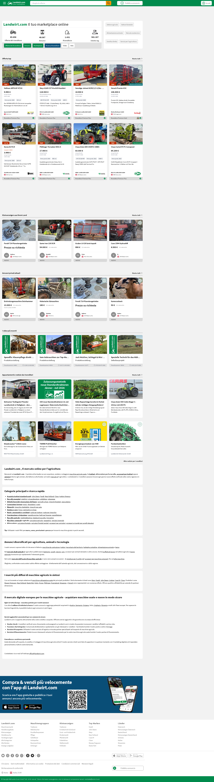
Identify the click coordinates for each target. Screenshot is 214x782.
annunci (27, 45)
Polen (120, 746)
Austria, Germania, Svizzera (79, 605)
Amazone (63, 583)
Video (65, 45)
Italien (120, 740)
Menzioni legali (87, 763)
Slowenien (121, 743)
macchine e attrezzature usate (42, 580)
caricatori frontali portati (40, 523)
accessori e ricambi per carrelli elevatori (80, 523)
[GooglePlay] (32, 707)
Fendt (42, 496)
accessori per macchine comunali (96, 559)
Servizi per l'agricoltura (128, 41)
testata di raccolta (39, 518)
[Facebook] (12, 755)
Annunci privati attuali (11, 273)
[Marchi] (32, 755)
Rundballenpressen (37, 732)
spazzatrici (47, 520)
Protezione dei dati (52, 763)
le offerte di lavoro (109, 552)
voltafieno (43, 499)
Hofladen (63, 746)
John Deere (35, 496)
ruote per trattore (36, 512)
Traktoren (34, 727)
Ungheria (97, 605)
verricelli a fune (43, 502)
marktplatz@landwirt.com (92, 779)
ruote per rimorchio (49, 512)
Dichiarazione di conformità (12, 768)
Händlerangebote (7, 729)
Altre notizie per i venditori (133, 461)
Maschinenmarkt (7, 727)
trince (20, 510)
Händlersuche (6, 735)
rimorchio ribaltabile (22, 507)
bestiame (46, 552)
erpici (25, 504)
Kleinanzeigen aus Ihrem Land (14, 215)
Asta (71, 45)
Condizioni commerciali (71, 763)
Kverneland (55, 583)
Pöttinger (47, 583)
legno (117, 547)
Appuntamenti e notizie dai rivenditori (17, 374)
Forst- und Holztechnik (67, 732)
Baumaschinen (36, 743)
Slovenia (104, 605)
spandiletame (57, 515)
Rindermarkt (64, 735)
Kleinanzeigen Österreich (126, 729)
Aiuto (6, 772)
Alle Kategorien (6, 740)
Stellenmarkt (64, 743)
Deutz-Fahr (92, 746)
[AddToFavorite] (33, 67)
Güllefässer (34, 737)
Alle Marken (5, 743)
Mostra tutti (136, 58)
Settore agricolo (112, 24)
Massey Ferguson (10, 583)
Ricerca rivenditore (52, 45)
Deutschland (122, 732)
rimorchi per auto (36, 507)
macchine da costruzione (51, 547)
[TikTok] (17, 755)
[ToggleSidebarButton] (4, 3)
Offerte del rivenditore (13, 45)
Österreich (121, 727)
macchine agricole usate (78, 474)
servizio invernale (58, 520)
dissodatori (32, 504)
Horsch (70, 583)
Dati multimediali (17, 763)
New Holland (49, 496)
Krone (41, 583)
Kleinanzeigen (6, 732)
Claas (57, 496)
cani (63, 552)
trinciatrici (50, 518)
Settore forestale (127, 24)
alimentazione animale (106, 547)
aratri (38, 504)
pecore (58, 552)
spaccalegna (66, 502)
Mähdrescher (35, 729)
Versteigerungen (7, 737)
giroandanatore (33, 499)
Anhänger (34, 746)
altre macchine (119, 559)
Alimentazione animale (115, 33)
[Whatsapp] (22, 756)
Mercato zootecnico (133, 33)
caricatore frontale (23, 523)
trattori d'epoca (64, 496)
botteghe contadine (90, 547)
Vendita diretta (112, 41)
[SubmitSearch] (108, 3)
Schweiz (121, 737)
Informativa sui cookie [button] (34, 763)
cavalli (53, 552)
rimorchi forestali (55, 502)
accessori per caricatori (57, 523)
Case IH (117, 580)
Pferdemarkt (64, 737)
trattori (62, 547)
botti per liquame (45, 515)
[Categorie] (27, 755)
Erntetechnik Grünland (67, 729)
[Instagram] (7, 755)
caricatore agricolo (36, 520)
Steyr (93, 580)
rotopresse (51, 499)
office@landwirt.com (36, 653)
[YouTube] (3, 755)
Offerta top (6, 58)
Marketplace (38, 45)
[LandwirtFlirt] (38, 755)
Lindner (111, 580)
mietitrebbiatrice (26, 518)
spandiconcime (33, 515)
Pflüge (33, 735)
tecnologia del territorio (74, 547)
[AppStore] (11, 707)
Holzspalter (34, 740)
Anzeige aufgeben (7, 746)
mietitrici (24, 499)
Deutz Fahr (30, 583)
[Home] (16, 3)
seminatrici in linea (29, 510)
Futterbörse (64, 740)
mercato (54, 477)
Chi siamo (5, 763)
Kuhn (36, 583)
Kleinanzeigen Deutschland (127, 735)
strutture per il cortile (74, 559)
